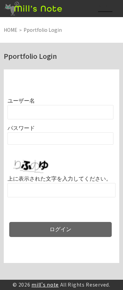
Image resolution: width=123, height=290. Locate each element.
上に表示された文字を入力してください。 (59, 179)
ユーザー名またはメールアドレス (21, 101)
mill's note (45, 284)
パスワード (21, 128)
